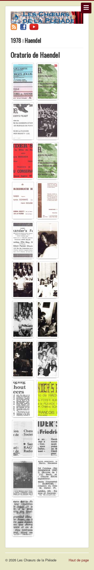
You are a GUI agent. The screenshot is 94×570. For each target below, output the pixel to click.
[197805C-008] (49, 360)
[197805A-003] (24, 122)
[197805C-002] (49, 241)
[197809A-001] (24, 439)
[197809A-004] (49, 479)
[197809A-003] (24, 479)
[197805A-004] (49, 122)
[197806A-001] (49, 399)
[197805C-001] (24, 241)
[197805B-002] (49, 161)
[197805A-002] (49, 82)
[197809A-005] (24, 518)
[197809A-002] (49, 439)
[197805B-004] (49, 201)
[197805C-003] (24, 280)
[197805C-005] (24, 320)
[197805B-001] (24, 161)
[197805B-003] (24, 201)
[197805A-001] (24, 82)
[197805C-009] (24, 399)
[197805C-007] (24, 360)
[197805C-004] (49, 280)
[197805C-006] (49, 320)
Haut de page (79, 559)
